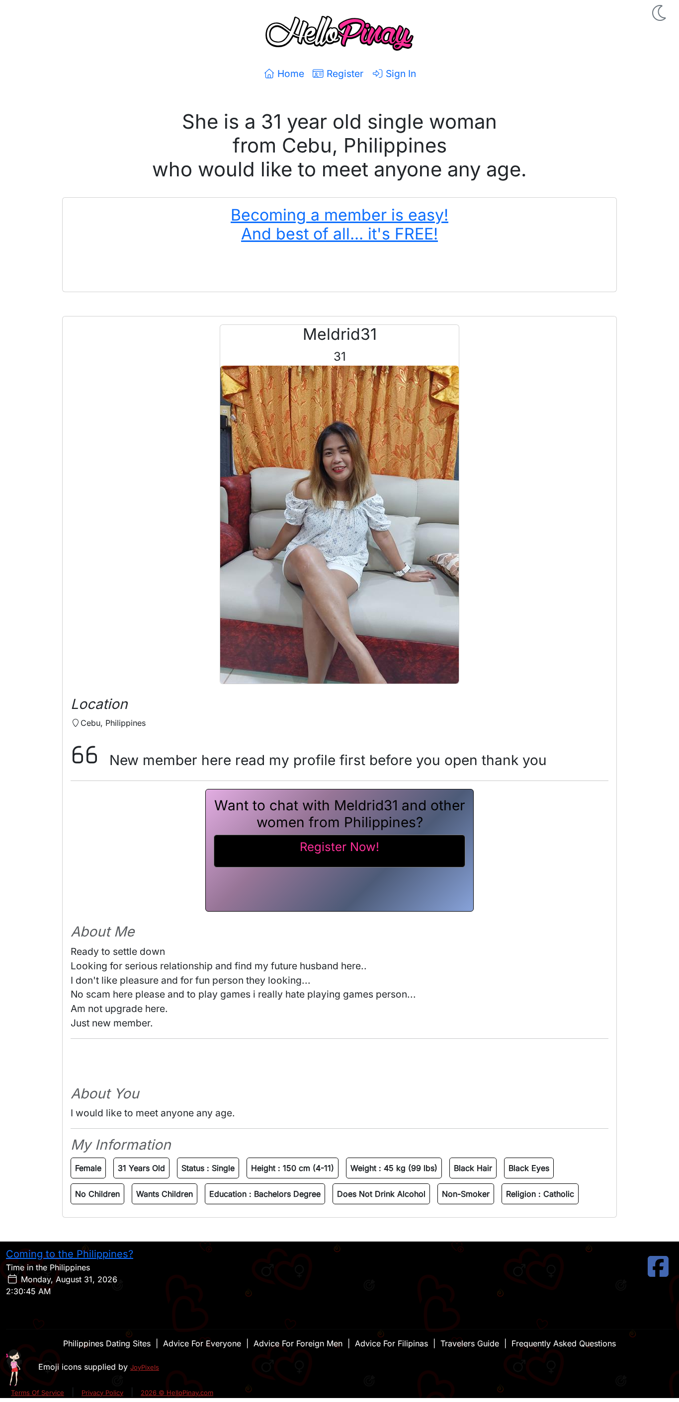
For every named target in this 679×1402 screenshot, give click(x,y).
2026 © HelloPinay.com (177, 1393)
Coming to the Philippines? (69, 1254)
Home (289, 73)
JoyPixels (144, 1367)
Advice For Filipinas (391, 1343)
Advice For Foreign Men (298, 1343)
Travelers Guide (469, 1343)
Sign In (399, 73)
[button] (660, 13)
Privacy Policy (102, 1393)
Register (343, 73)
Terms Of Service (37, 1393)
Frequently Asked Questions (563, 1343)
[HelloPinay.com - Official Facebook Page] (658, 1272)
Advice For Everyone (202, 1343)
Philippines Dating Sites (107, 1343)
